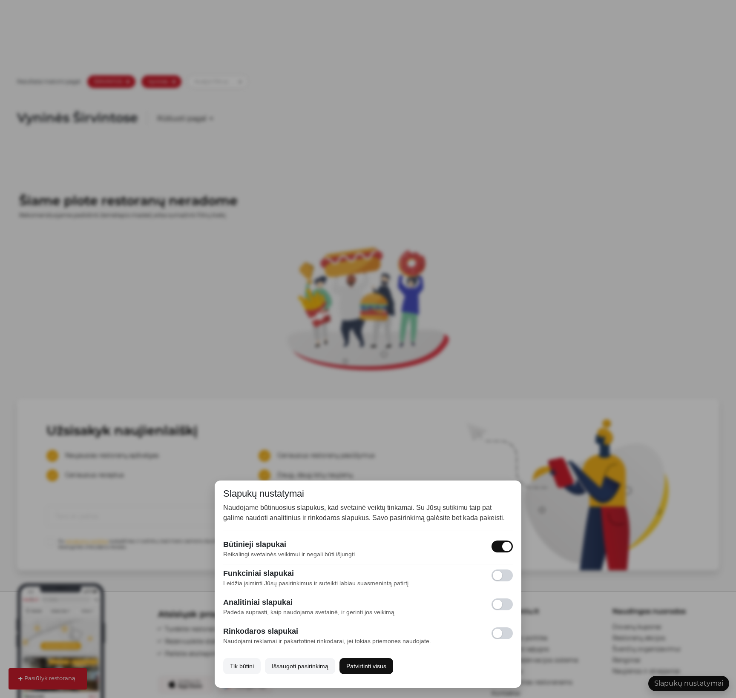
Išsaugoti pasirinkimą (300, 666)
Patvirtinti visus (366, 666)
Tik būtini (242, 666)
